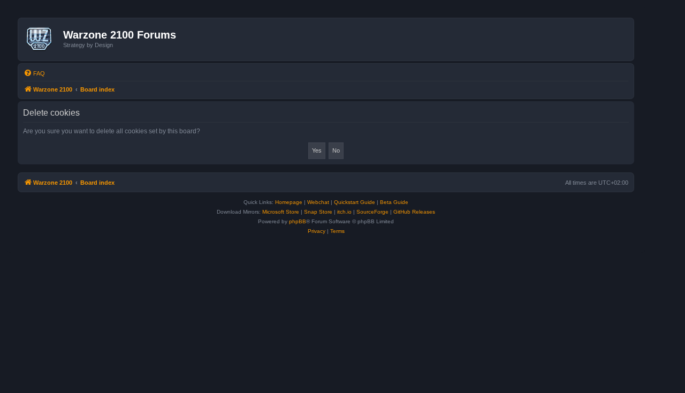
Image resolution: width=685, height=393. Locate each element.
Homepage (288, 202)
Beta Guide (394, 202)
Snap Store (318, 212)
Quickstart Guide (354, 202)
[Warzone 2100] (42, 39)
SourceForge (372, 212)
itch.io (344, 212)
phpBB (297, 221)
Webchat (318, 202)
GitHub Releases (414, 212)
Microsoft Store (280, 212)
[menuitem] (34, 73)
